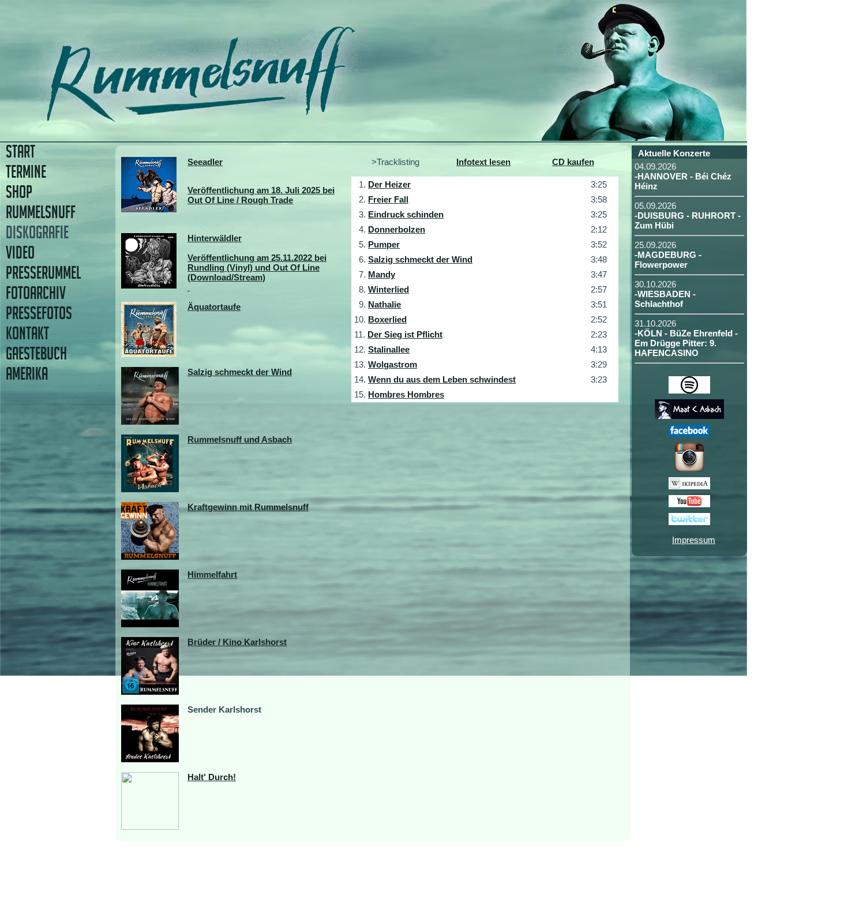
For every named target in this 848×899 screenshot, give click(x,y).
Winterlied (388, 289)
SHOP (19, 191)
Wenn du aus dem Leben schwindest (442, 379)
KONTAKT (27, 333)
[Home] (281, 118)
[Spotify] (689, 390)
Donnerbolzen (396, 229)
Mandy (381, 274)
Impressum (693, 540)
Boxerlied (387, 319)
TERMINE (26, 171)
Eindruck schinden (406, 214)
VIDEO (20, 252)
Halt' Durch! (211, 777)
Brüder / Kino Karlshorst (237, 642)
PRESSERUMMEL (43, 272)
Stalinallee (389, 349)
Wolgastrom (392, 364)
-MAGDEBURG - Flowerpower (668, 259)
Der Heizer (389, 184)
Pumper (384, 244)
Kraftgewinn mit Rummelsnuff (248, 507)
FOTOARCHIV (36, 292)
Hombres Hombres (406, 394)
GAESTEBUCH (36, 353)
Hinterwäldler (214, 238)
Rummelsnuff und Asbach (239, 439)
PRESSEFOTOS (39, 313)
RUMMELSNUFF (41, 212)
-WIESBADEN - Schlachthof (665, 299)
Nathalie (384, 304)
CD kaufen (573, 162)
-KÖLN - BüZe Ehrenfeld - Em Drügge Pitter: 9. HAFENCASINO (686, 343)
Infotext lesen (483, 162)
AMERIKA (27, 373)
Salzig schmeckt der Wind (239, 372)
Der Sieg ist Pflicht (404, 334)
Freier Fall (388, 199)
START (20, 151)
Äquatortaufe (214, 307)
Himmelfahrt (212, 574)
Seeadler (205, 162)
